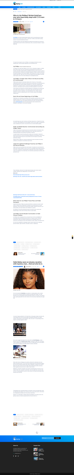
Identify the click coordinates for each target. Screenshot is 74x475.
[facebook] (57, 0)
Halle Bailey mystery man (17, 416)
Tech (39, 457)
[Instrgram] (60, 0)
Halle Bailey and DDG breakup (29, 414)
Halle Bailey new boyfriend (26, 416)
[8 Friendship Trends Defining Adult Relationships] (36, 449)
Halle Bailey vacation (17, 418)
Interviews (49, 7)
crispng (23, 21)
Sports (44, 7)
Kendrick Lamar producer (25, 418)
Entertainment (19, 11)
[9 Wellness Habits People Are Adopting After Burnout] (36, 454)
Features (23, 7)
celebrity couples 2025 (20, 414)
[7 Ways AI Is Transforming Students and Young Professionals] (36, 458)
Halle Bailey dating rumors (38, 414)
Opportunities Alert (30, 7)
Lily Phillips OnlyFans (17, 247)
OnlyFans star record (25, 249)
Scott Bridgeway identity (33, 418)
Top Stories (20, 266)
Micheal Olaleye (28, 266)
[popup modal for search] (59, 7)
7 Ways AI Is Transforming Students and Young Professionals (26, 9)
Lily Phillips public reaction (25, 247)
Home (19, 7)
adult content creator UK (20, 242)
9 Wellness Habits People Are (41, 454)
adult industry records (37, 242)
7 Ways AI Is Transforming (41, 459)
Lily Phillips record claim (34, 247)
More (53, 7)
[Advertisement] (45, 4)
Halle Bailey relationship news (36, 416)
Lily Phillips (15, 37)
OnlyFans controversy (17, 249)
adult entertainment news (29, 242)
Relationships (38, 7)
